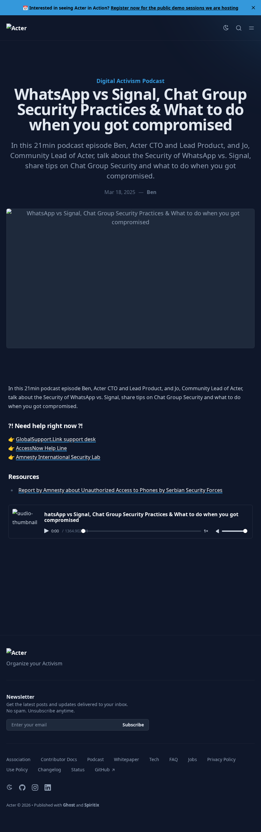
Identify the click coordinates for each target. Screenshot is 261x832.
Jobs (192, 759)
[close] (253, 8)
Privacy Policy (221, 759)
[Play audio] (47, 531)
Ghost (69, 805)
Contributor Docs (59, 759)
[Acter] (16, 28)
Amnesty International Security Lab (58, 457)
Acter (11, 805)
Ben (152, 192)
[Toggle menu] (251, 28)
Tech (154, 759)
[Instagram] (35, 787)
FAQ (173, 759)
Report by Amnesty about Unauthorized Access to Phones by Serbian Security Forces (120, 490)
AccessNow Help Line (41, 448)
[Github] (22, 787)
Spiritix (91, 805)
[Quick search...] (239, 28)
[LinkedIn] (48, 787)
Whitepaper (126, 759)
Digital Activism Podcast (130, 81)
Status (78, 769)
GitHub (102, 769)
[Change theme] (226, 28)
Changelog (49, 769)
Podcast (95, 759)
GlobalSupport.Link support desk (56, 439)
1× (206, 531)
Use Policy (17, 769)
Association (18, 759)
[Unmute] (218, 531)
